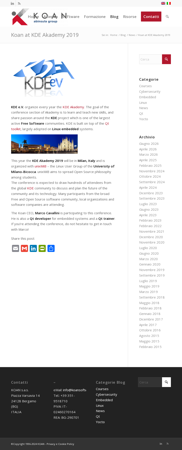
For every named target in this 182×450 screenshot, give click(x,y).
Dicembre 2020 (151, 237)
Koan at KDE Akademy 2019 (45, 34)
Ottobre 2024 (150, 176)
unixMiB (40, 166)
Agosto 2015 (149, 335)
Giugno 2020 (149, 253)
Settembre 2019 (152, 275)
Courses (145, 86)
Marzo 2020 (148, 259)
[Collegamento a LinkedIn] (12, 3)
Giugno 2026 (149, 143)
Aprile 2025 (148, 160)
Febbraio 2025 (150, 165)
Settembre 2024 (152, 182)
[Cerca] (167, 17)
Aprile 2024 (148, 187)
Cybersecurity (149, 91)
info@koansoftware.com (81, 390)
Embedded (147, 97)
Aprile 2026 (148, 149)
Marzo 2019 (148, 291)
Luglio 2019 (148, 281)
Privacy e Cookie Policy (60, 444)
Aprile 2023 (148, 215)
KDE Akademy (73, 107)
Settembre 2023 (152, 198)
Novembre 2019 (151, 269)
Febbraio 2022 (150, 226)
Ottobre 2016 (150, 330)
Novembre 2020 (151, 242)
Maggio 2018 (149, 303)
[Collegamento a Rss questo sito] (19, 3)
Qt (141, 113)
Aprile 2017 (148, 324)
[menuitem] (33, 17)
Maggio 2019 (149, 286)
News (143, 108)
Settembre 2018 (152, 297)
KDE (30, 188)
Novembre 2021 (151, 231)
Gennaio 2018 (149, 313)
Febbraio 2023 (150, 220)
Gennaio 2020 (149, 264)
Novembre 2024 (151, 171)
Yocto (143, 119)
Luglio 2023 (148, 204)
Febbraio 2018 (150, 308)
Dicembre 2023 (151, 193)
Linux (143, 102)
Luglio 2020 (148, 248)
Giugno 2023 (149, 209)
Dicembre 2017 (151, 319)
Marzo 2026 (148, 154)
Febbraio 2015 (150, 346)
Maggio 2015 (149, 341)
